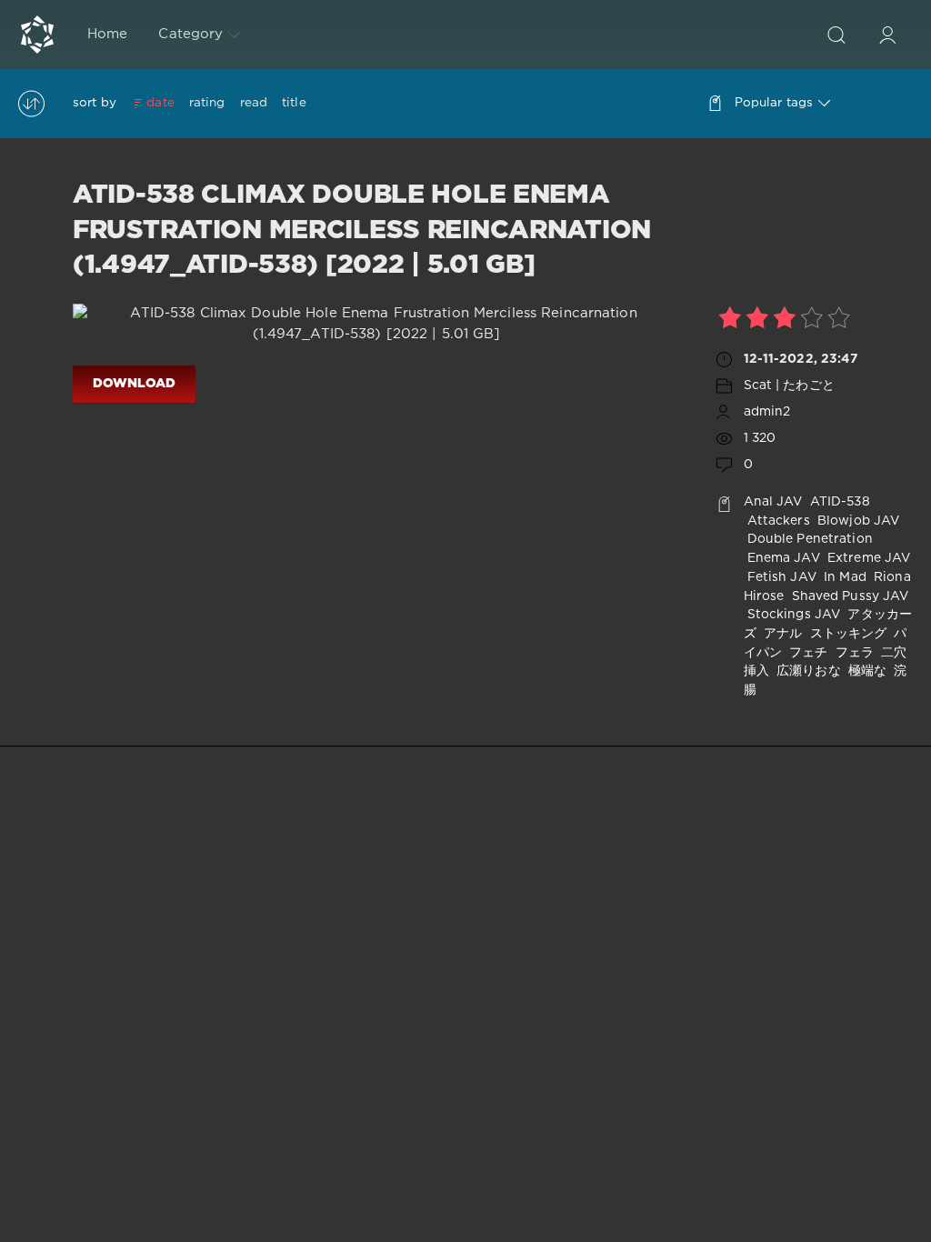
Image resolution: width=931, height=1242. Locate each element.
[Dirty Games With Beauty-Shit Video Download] (37, 34)
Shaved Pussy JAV (847, 596)
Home (107, 34)
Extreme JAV (867, 558)
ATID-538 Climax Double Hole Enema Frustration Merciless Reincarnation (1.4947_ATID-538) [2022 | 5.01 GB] (362, 230)
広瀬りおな (807, 671)
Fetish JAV (780, 577)
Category (190, 34)
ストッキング (846, 633)
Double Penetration (808, 539)
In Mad (843, 577)
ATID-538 (838, 501)
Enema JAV (782, 558)
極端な (865, 671)
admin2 (767, 411)
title (294, 102)
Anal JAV (773, 501)
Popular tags (774, 102)
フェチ (806, 652)
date (160, 102)
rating (207, 102)
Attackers (777, 521)
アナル (781, 633)
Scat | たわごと (789, 385)
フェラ (853, 652)
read (253, 102)
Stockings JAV (792, 614)
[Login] (887, 34)
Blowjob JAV (856, 521)
